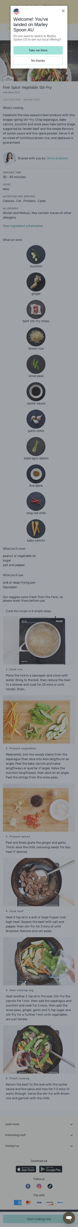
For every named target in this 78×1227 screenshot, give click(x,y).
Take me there (38, 50)
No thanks (38, 60)
